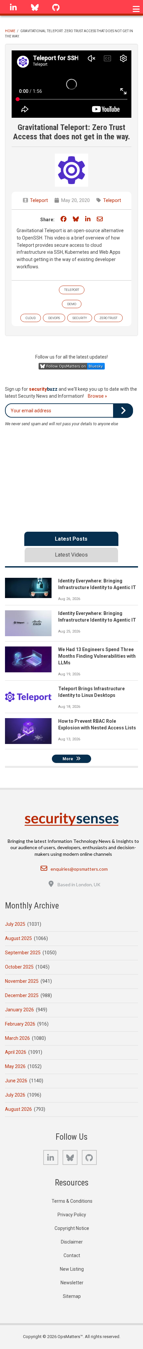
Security (79, 318)
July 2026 (15, 1095)
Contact (72, 1255)
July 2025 (15, 924)
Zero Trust (108, 318)
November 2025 (22, 981)
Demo (71, 304)
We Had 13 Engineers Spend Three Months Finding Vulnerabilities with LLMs (97, 656)
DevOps (54, 318)
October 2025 (19, 967)
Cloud (31, 318)
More (68, 759)
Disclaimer (72, 1242)
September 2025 (23, 952)
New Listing (72, 1269)
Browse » (97, 396)
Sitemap (72, 1296)
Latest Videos (71, 555)
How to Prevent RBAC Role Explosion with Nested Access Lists (97, 724)
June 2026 (16, 1080)
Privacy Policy (72, 1214)
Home (10, 31)
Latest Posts (71, 539)
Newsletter (72, 1282)
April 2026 (15, 1052)
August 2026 (18, 1109)
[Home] (71, 819)
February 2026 (20, 1024)
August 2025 (18, 938)
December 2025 (22, 995)
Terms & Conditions (72, 1201)
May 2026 (15, 1066)
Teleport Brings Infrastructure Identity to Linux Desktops (91, 692)
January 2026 (19, 1009)
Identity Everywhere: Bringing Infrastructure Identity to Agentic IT (97, 584)
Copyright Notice (72, 1228)
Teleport (39, 200)
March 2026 (17, 1038)
